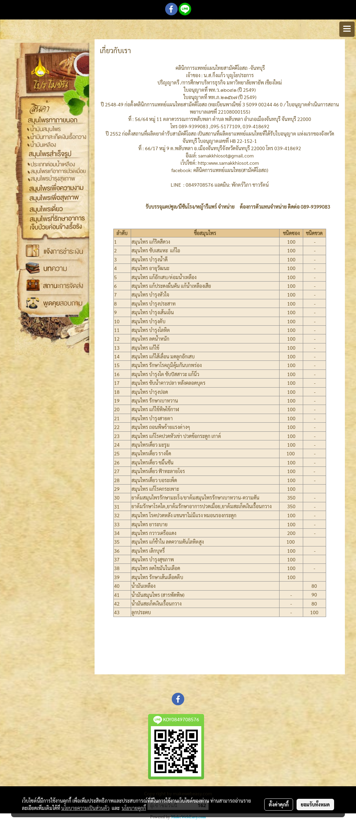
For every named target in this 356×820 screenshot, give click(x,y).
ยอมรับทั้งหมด (315, 804)
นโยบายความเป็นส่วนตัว (85, 808)
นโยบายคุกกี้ (134, 808)
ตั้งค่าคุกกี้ (279, 804)
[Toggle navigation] (347, 29)
